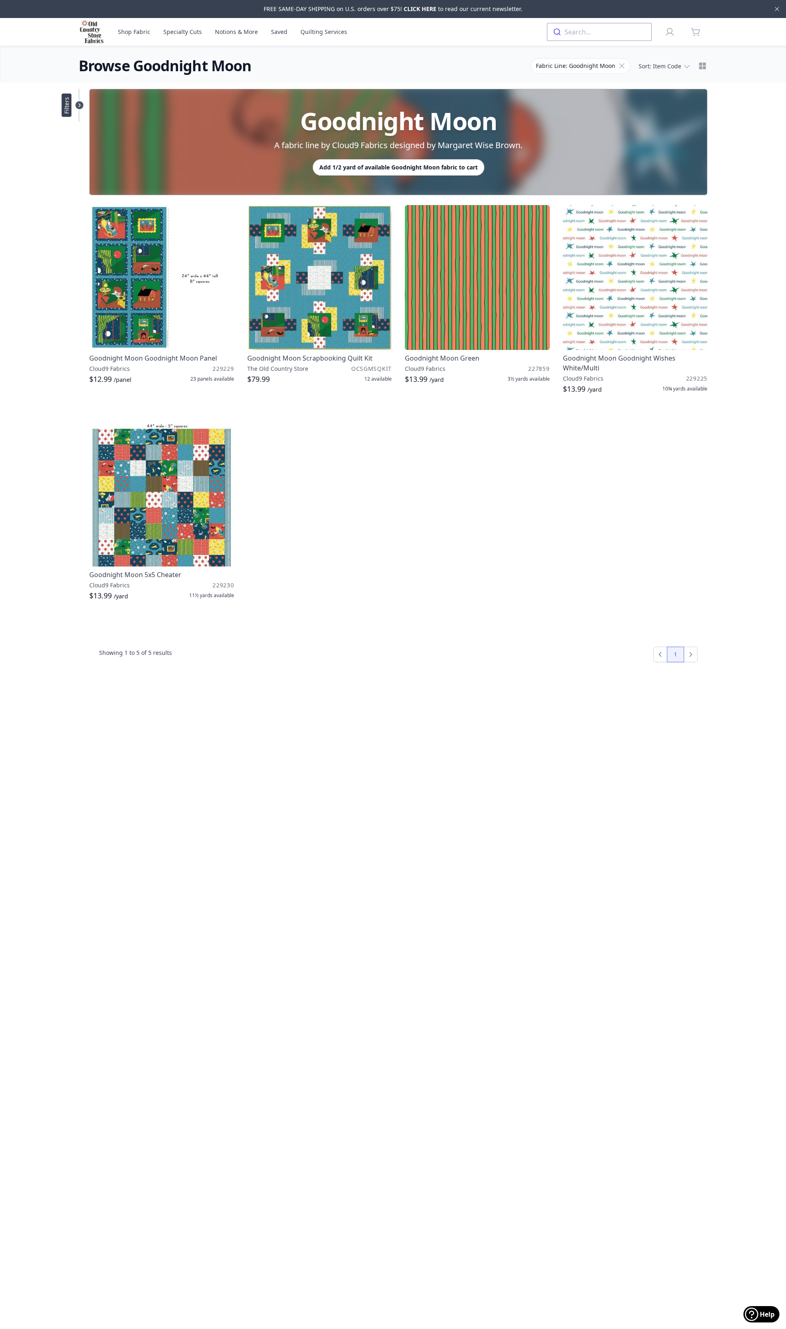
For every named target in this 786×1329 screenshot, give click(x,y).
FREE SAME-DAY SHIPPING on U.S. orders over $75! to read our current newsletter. (393, 9)
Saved (279, 32)
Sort (660, 66)
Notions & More (236, 32)
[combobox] (599, 32)
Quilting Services (323, 32)
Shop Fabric (134, 32)
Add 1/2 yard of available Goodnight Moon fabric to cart (398, 167)
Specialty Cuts (182, 32)
